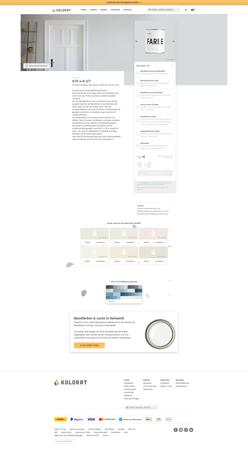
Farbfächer (128, 395)
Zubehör (103, 10)
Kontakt (121, 429)
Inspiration (115, 10)
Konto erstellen (94, 429)
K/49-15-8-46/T (129, 294)
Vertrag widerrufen (64, 441)
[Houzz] (191, 430)
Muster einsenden (77, 429)
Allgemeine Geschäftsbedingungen (68, 435)
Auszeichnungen (100, 432)
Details (87, 242)
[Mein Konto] (185, 9)
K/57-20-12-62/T (140, 290)
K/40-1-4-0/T (118, 298)
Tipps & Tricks (166, 386)
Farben (84, 10)
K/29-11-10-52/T (136, 287)
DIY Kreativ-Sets (150, 386)
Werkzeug (147, 383)
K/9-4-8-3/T (126, 287)
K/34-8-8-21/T (136, 294)
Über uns (132, 429)
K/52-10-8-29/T (111, 298)
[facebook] (176, 430)
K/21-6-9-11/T (126, 290)
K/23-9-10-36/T (115, 290)
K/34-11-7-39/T (111, 294)
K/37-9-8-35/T (108, 294)
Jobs (126, 432)
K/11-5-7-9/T (108, 290)
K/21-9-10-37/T (115, 287)
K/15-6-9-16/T (140, 287)
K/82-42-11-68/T (136, 290)
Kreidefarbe (129, 392)
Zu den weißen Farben (89, 345)
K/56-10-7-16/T (115, 298)
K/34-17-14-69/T (111, 287)
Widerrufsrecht (93, 435)
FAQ (55, 432)
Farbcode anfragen (131, 399)
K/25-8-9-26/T (122, 290)
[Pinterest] (181, 430)
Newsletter (115, 432)
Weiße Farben (129, 386)
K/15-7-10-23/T (118, 287)
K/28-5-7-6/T (115, 294)
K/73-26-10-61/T (122, 294)
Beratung (127, 10)
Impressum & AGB (82, 432)
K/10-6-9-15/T (122, 287)
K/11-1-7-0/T (129, 290)
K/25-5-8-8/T (118, 294)
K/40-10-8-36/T (133, 294)
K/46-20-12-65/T (129, 287)
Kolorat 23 (76, 77)
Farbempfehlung (182, 383)
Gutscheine (148, 389)
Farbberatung (181, 386)
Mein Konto (109, 429)
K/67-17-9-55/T (126, 294)
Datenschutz (66, 432)
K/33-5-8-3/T (140, 294)
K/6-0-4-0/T (133, 290)
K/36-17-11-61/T (133, 287)
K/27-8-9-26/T (118, 290)
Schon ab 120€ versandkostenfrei (122, 3)
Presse (105, 435)
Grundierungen (130, 389)
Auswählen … (102, 242)
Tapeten (93, 10)
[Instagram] (186, 430)
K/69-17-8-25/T (108, 298)
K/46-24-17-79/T (108, 287)
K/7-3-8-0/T (111, 290)
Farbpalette (128, 383)
